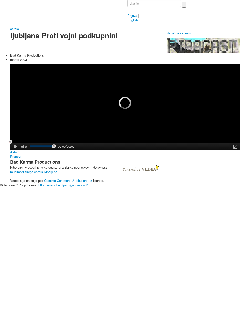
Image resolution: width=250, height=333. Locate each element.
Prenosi (15, 156)
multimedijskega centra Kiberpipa (33, 171)
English (132, 20)
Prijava (132, 15)
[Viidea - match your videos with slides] (141, 168)
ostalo (14, 28)
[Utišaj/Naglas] (24, 147)
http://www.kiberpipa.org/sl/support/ (63, 185)
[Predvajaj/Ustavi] (16, 146)
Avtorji (14, 152)
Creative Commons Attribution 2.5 (68, 180)
